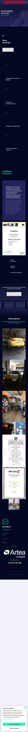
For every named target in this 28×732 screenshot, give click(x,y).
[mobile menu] (26, 2)
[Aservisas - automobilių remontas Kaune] (14, 2)
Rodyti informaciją (7, 719)
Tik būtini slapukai (14, 728)
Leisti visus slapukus (14, 724)
